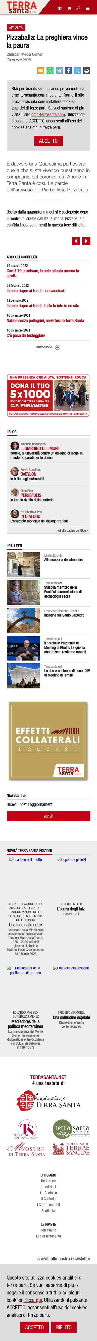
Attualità (16, 27)
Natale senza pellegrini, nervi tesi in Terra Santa (45, 320)
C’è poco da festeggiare (26, 335)
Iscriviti (48, 816)
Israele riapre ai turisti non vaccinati (36, 290)
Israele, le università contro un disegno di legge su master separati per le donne (46, 455)
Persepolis (31, 495)
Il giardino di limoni (40, 448)
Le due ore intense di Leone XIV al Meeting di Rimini (67, 672)
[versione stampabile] (86, 72)
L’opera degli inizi (71, 908)
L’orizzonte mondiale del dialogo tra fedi (39, 521)
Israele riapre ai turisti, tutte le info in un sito (43, 305)
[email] (40, 72)
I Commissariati (48, 1205)
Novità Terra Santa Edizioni (29, 850)
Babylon (28, 474)
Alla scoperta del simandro (63, 559)
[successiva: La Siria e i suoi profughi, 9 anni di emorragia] (86, 241)
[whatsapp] (50, 72)
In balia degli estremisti (27, 478)
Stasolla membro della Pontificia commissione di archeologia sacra (63, 592)
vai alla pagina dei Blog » (72, 530)
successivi (44, 347)
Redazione (48, 1181)
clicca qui (32, 1300)
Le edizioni (48, 1187)
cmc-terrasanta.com (48, 114)
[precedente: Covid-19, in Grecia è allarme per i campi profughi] (76, 241)
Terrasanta (48, 1230)
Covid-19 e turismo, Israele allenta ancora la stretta (43, 273)
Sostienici (48, 1211)
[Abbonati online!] (68, 8)
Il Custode (48, 1199)
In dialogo (30, 516)
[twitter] (77, 72)
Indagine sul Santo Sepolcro (64, 615)
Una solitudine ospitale (71, 1017)
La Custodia (48, 1193)
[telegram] (59, 72)
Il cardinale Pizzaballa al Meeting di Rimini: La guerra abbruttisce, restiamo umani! (65, 647)
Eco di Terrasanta (48, 1236)
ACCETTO (48, 141)
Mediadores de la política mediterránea (25, 1024)
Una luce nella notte (25, 924)
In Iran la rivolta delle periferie (31, 500)
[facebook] (68, 72)
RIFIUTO (64, 1327)
